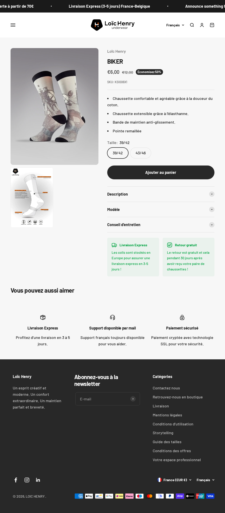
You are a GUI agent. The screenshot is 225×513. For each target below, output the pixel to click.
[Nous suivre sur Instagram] (27, 480)
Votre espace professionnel (177, 459)
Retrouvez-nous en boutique (178, 396)
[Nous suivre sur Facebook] (16, 480)
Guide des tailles (167, 441)
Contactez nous (166, 387)
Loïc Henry (116, 51)
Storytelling (163, 432)
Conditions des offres (172, 450)
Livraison (161, 405)
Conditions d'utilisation (173, 423)
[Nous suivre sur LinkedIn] (38, 480)
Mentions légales (167, 414)
